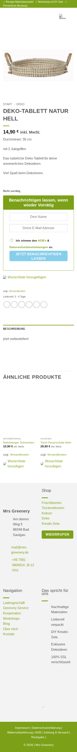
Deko (20, 104)
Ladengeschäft (14, 603)
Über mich (10, 629)
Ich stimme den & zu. (31, 244)
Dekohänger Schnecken (18, 442)
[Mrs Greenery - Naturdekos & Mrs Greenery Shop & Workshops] (38, 15)
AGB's (42, 240)
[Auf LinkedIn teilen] (43, 304)
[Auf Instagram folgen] (13, 579)
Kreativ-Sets (51, 523)
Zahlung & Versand (56, 732)
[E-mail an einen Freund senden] (29, 304)
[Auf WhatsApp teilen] (6, 304)
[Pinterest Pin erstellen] (36, 304)
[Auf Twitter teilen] (21, 304)
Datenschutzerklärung (46, 727)
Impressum (22, 727)
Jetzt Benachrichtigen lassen (39, 256)
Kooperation (12, 613)
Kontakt (8, 634)
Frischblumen (52, 503)
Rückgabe (37, 737)
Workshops (11, 618)
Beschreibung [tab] (14, 328)
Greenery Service (16, 608)
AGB (38, 732)
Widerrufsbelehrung (20, 732)
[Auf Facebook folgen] (6, 579)
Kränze (47, 513)
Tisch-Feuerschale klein (55, 442)
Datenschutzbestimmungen (28, 247)
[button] (5, 15)
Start (7, 104)
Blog (6, 623)
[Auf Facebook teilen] (14, 304)
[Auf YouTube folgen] (26, 579)
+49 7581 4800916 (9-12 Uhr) (23, 565)
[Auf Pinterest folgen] (19, 579)
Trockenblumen (53, 508)
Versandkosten (17, 291)
